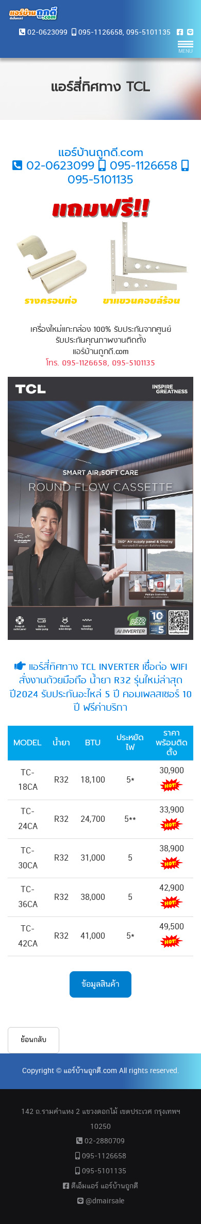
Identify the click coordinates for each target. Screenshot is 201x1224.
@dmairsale (103, 1201)
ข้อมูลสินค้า (100, 984)
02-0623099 (47, 32)
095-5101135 (148, 32)
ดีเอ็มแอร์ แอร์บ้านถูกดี (103, 1186)
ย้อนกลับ (33, 1040)
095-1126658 (100, 32)
